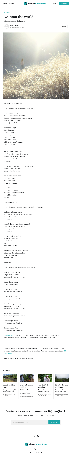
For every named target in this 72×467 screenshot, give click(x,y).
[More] (17, 3)
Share (64, 26)
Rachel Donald (14, 25)
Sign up (36, 449)
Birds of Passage (9, 335)
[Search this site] (49, 3)
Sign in (55, 3)
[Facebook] (38, 436)
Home (5, 3)
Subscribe (64, 3)
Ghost (40, 453)
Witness (11, 3)
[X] (34, 436)
